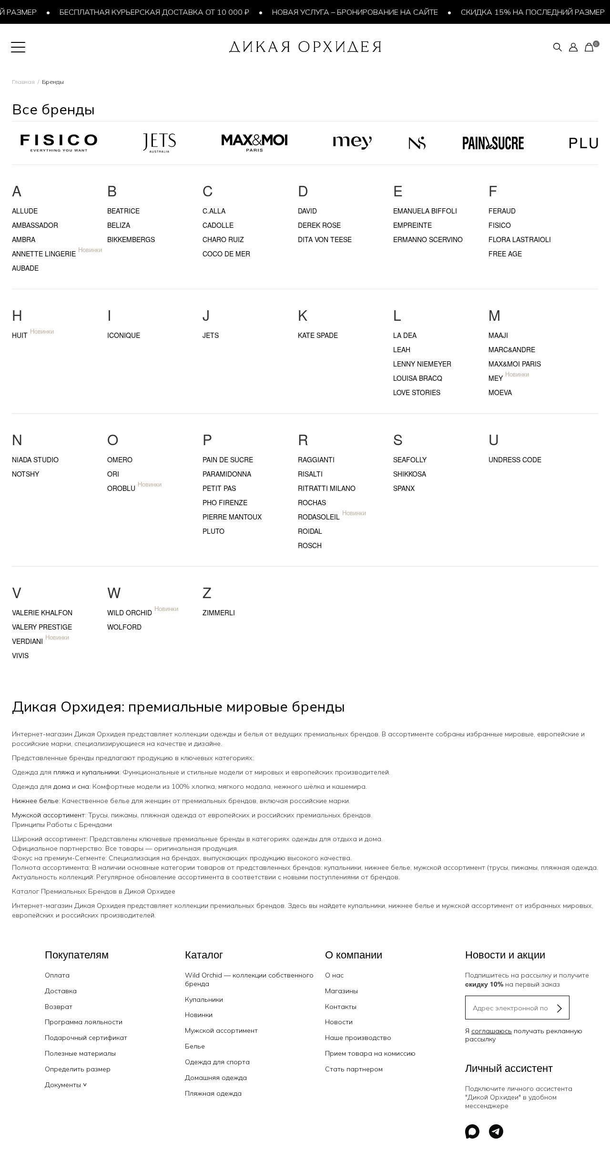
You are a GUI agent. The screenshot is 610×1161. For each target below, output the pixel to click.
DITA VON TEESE (325, 239)
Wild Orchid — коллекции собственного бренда (249, 979)
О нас (334, 975)
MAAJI (498, 335)
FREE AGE (505, 253)
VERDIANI (27, 641)
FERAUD (502, 210)
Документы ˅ (66, 1084)
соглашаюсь (491, 1031)
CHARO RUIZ (223, 239)
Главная (23, 81)
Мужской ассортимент (48, 815)
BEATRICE (123, 210)
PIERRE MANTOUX (232, 516)
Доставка (61, 991)
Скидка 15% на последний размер (524, 12)
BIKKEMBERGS (131, 239)
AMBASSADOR (35, 225)
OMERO (119, 459)
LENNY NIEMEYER (422, 363)
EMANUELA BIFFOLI (425, 210)
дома (61, 786)
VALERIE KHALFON (42, 612)
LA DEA (405, 335)
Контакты (340, 1006)
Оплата (57, 975)
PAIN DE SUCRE (228, 459)
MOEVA (500, 392)
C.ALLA (214, 210)
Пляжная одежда (213, 1093)
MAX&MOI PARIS (514, 363)
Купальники (204, 999)
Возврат (58, 1006)
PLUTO (213, 531)
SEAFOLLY (410, 459)
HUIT (20, 335)
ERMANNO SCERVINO (428, 239)
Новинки (199, 1014)
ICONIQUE (123, 335)
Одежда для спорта (217, 1062)
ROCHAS (312, 502)
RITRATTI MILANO (327, 488)
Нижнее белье (35, 800)
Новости (339, 1022)
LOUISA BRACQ (417, 378)
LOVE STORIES (416, 392)
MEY (495, 378)
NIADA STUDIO (35, 459)
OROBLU (121, 488)
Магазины (341, 991)
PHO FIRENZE (225, 502)
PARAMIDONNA (227, 474)
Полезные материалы (80, 1053)
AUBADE (25, 268)
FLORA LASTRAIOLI (519, 239)
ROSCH (310, 545)
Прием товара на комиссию (370, 1053)
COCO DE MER (226, 253)
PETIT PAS (219, 488)
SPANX (404, 488)
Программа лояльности (83, 1022)
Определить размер (78, 1069)
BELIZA (118, 225)
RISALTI (310, 474)
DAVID (307, 210)
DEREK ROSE (319, 225)
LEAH (401, 349)
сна (83, 786)
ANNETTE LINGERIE (44, 253)
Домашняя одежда (216, 1077)
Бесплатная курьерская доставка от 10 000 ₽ (145, 12)
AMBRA (23, 239)
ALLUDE (25, 210)
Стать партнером (354, 1069)
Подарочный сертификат (86, 1037)
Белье (195, 1046)
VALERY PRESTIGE (42, 626)
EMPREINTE (412, 225)
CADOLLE (218, 225)
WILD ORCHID (129, 612)
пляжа (63, 772)
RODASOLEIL (319, 516)
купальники (100, 772)
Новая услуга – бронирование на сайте (346, 12)
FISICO (499, 225)
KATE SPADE (318, 335)
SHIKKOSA (409, 474)
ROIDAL (310, 531)
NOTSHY (25, 474)
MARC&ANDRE (511, 349)
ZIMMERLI (219, 612)
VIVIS (20, 655)
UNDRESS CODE (514, 459)
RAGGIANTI (316, 459)
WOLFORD (124, 626)
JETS (211, 335)
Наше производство (358, 1037)
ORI (113, 474)
